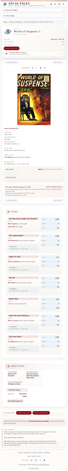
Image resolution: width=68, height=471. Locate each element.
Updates (47, 452)
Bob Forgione (12, 224)
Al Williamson (13, 341)
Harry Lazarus (13, 320)
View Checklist (11, 48)
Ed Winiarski (12, 240)
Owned (9, 173)
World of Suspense (15, 22)
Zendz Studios (44, 464)
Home (20, 452)
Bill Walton (12, 283)
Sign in (40, 169)
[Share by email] (44, 68)
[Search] (55, 4)
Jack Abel (11, 226)
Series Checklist (41, 412)
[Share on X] (32, 68)
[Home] (51, 4)
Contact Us (27, 452)
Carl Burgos (8, 157)
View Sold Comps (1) (15, 401)
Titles (5, 22)
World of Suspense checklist (39, 421)
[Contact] (59, 4)
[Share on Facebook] (36, 68)
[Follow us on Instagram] (36, 460)
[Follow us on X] (31, 460)
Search (35, 452)
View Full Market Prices (54, 187)
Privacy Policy (34, 468)
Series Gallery (24, 412)
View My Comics (11, 177)
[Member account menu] (63, 4)
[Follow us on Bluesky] (44, 460)
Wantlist (16, 173)
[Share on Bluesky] (40, 68)
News (41, 452)
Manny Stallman (13, 261)
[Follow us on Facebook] (40, 460)
